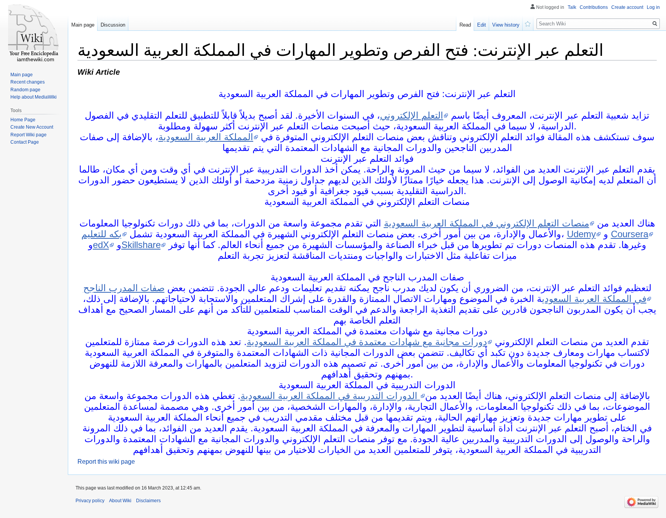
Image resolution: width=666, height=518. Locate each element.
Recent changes (27, 82)
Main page (82, 25)
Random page (25, 89)
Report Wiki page (28, 134)
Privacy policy (90, 500)
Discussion (113, 25)
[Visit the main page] (34, 31)
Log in (653, 7)
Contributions (594, 7)
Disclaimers (148, 500)
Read (465, 25)
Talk (572, 7)
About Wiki (120, 500)
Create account (627, 7)
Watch (528, 23)
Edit (481, 25)
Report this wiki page (106, 461)
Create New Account (31, 127)
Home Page (22, 119)
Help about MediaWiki (33, 97)
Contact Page (24, 142)
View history (506, 25)
